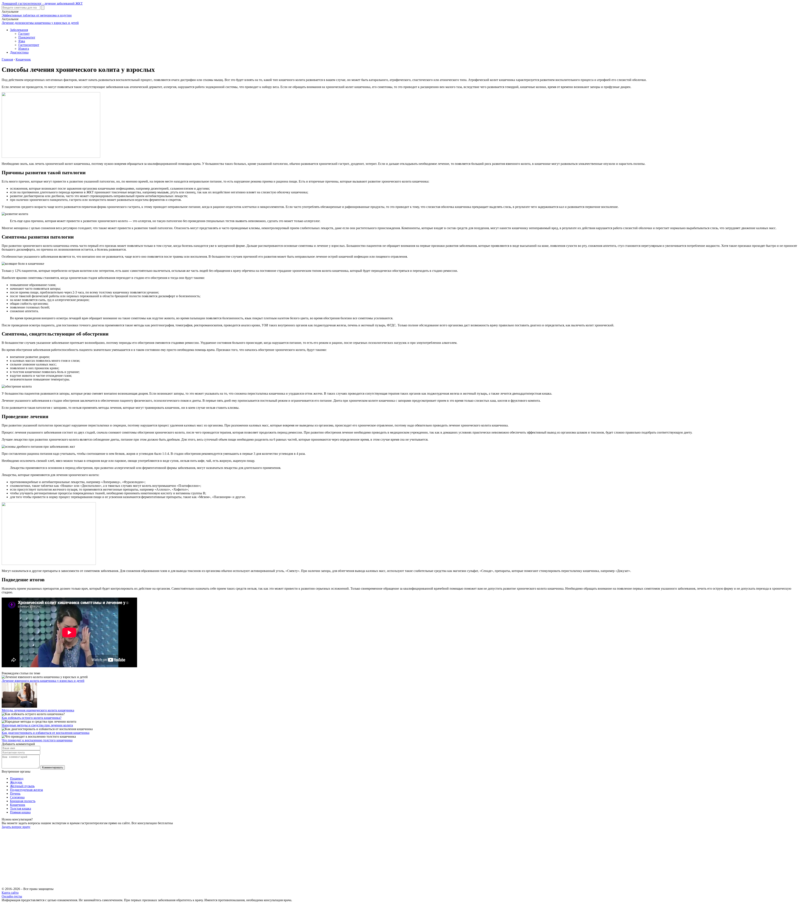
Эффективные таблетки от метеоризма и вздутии (37, 15)
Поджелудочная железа (26, 790)
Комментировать (52, 767)
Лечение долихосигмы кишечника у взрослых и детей (40, 23)
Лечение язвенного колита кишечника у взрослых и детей (43, 680)
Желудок (16, 782)
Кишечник (17, 805)
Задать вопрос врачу (16, 827)
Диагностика (19, 52)
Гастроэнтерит (28, 45)
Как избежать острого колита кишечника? (31, 718)
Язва (21, 41)
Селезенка (17, 797)
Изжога (23, 48)
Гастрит (24, 33)
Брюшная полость (22, 801)
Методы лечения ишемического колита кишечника (38, 710)
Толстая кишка (20, 808)
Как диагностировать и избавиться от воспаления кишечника (45, 733)
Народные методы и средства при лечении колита (37, 725)
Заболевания (19, 30)
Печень (15, 793)
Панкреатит (26, 37)
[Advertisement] (127, 858)
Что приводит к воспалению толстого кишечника (37, 740)
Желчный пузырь (22, 786)
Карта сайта (10, 892)
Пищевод (16, 778)
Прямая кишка (20, 812)
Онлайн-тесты (12, 896)
